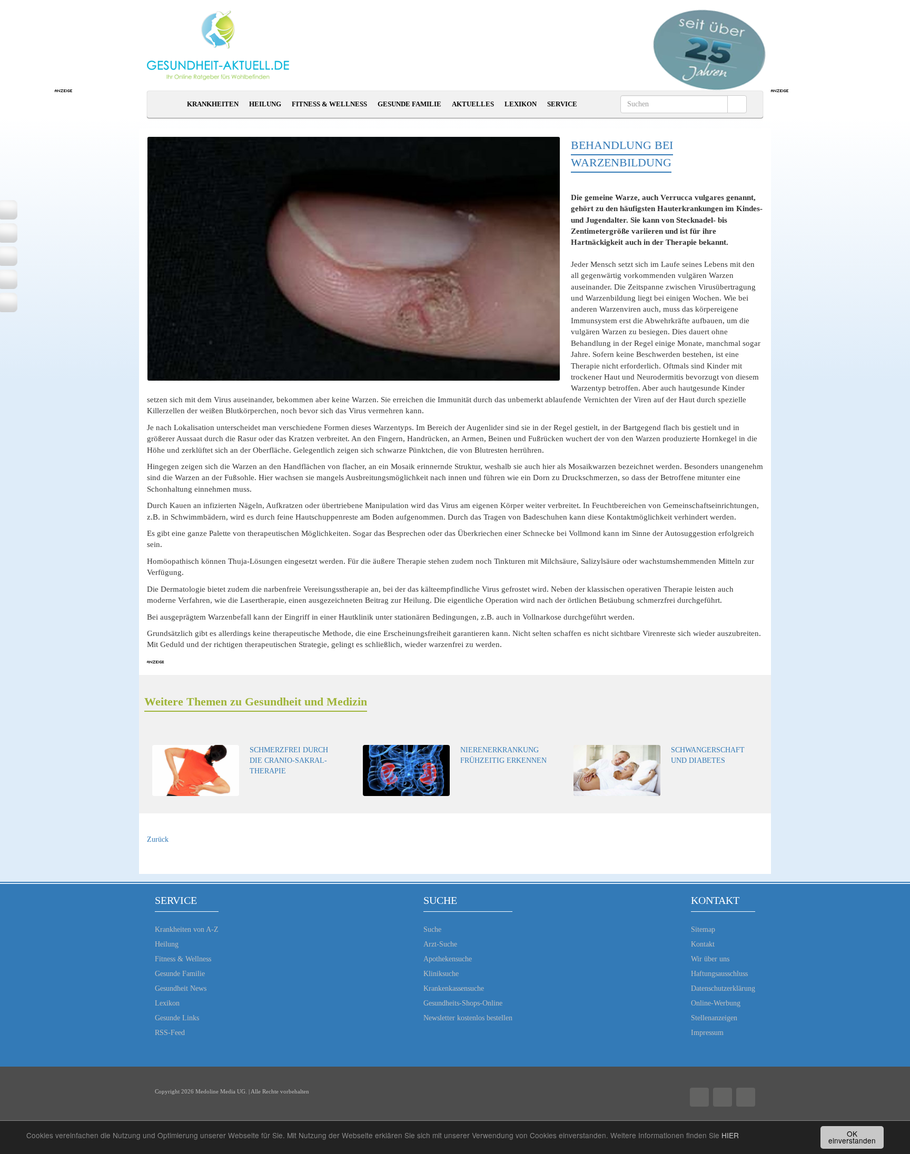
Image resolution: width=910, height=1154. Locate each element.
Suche (432, 929)
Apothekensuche (447, 959)
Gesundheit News (180, 988)
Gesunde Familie (409, 104)
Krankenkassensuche (453, 988)
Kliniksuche (441, 974)
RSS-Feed (170, 1033)
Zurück (158, 839)
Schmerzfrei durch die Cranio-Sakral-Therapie (289, 760)
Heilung (265, 104)
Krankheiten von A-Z (187, 929)
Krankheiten (213, 104)
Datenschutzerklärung (723, 988)
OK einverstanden (852, 1137)
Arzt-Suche (440, 944)
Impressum (707, 1033)
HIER (730, 1135)
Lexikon (521, 104)
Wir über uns (710, 959)
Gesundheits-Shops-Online (462, 1003)
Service (562, 104)
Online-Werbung (715, 1003)
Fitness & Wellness (329, 104)
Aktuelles (473, 104)
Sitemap (703, 929)
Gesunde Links (177, 1018)
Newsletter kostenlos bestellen (467, 1018)
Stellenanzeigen (714, 1018)
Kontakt (703, 944)
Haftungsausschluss (719, 974)
